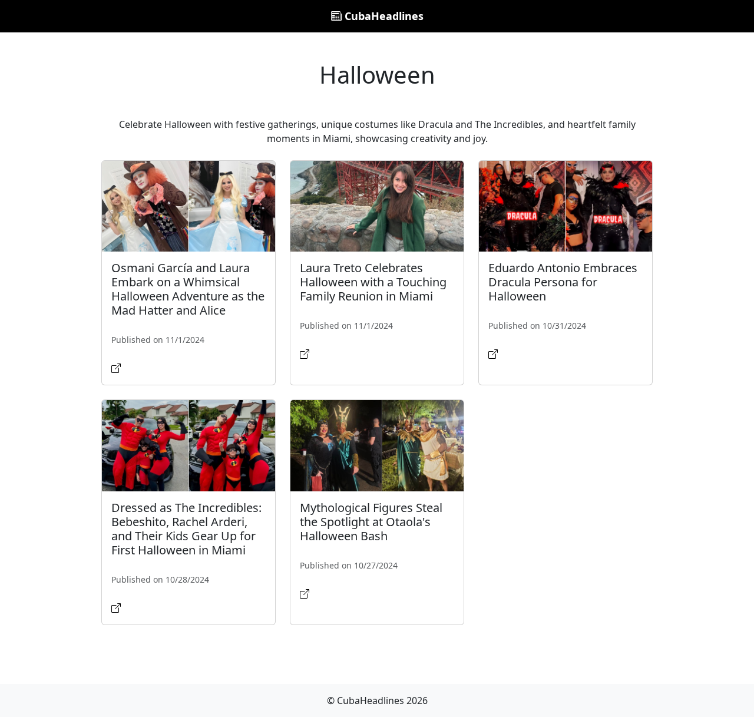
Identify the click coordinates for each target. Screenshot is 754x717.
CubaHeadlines (383, 16)
